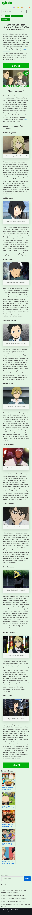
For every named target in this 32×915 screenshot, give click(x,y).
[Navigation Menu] (28, 11)
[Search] (22, 11)
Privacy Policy (14, 909)
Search (27, 878)
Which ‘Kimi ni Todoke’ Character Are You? (13, 898)
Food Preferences (17, 16)
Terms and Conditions (8, 912)
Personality (5, 19)
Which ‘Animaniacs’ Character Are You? (12, 895)
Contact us (5, 909)
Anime (7, 16)
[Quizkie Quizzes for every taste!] (6, 3)
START (16, 65)
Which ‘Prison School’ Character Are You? (13, 901)
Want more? (4, 875)
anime (25, 119)
